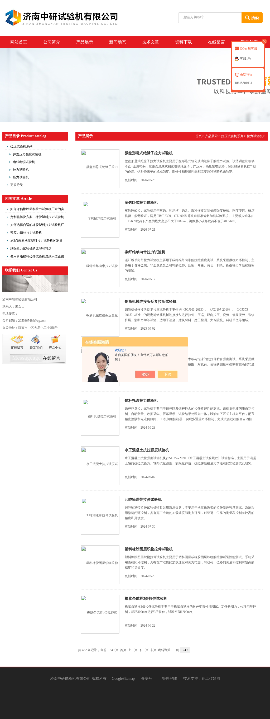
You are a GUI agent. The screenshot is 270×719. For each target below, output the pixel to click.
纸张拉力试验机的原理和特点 (30, 248)
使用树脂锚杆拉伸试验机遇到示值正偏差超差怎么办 (37, 257)
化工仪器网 (211, 679)
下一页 (143, 650)
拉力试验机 (21, 169)
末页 (153, 650)
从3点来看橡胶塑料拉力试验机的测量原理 (36, 241)
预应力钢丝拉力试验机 (26, 233)
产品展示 (84, 42)
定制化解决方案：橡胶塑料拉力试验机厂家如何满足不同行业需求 (37, 217)
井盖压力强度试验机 (27, 154)
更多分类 (16, 185)
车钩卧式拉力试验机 (141, 203)
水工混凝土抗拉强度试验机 (147, 450)
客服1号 (245, 59)
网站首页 (18, 42)
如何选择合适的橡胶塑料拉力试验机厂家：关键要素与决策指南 (37, 225)
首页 (198, 136)
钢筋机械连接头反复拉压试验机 (150, 302)
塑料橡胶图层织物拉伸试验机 (149, 549)
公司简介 (51, 42)
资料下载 (183, 42)
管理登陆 (169, 679)
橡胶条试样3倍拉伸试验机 (146, 599)
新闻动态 (117, 42)
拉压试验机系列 (21, 146)
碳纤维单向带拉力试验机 (145, 252)
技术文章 (150, 42)
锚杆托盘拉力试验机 (141, 401)
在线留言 (216, 42)
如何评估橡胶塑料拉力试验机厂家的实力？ (37, 209)
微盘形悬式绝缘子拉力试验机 (149, 153)
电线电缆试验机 (24, 162)
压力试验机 (21, 177)
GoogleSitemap (123, 679)
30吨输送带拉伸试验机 (143, 500)
